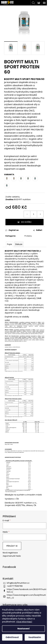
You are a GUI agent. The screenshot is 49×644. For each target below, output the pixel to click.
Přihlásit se (12, 546)
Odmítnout (12, 637)
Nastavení (23, 628)
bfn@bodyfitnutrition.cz (18, 583)
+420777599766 (15, 586)
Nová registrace (10, 552)
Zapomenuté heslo (12, 556)
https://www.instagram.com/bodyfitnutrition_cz (26, 596)
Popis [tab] (9, 244)
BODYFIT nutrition (22, 199)
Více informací (24, 621)
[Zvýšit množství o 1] (40, 214)
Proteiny (28, 236)
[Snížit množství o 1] (27, 214)
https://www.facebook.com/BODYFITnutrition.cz (26, 590)
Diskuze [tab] (18, 244)
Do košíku (26, 222)
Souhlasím (34, 637)
